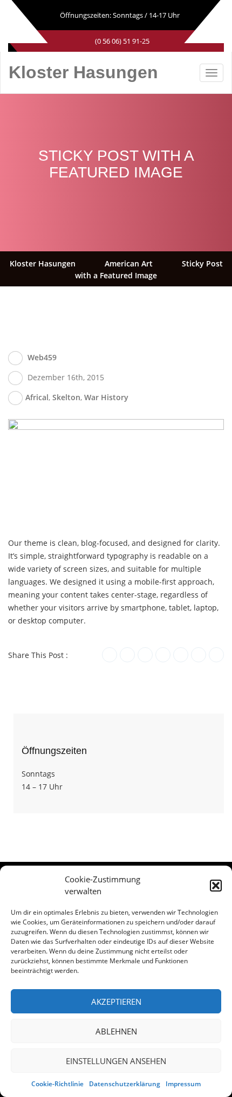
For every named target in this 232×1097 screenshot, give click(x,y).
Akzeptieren (116, 1001)
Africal (37, 397)
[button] (215, 885)
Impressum (183, 1083)
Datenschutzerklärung (124, 1083)
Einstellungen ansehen (116, 1060)
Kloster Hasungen (83, 72)
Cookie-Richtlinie (57, 1083)
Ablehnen (116, 1031)
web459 (42, 357)
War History (106, 397)
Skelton (66, 397)
